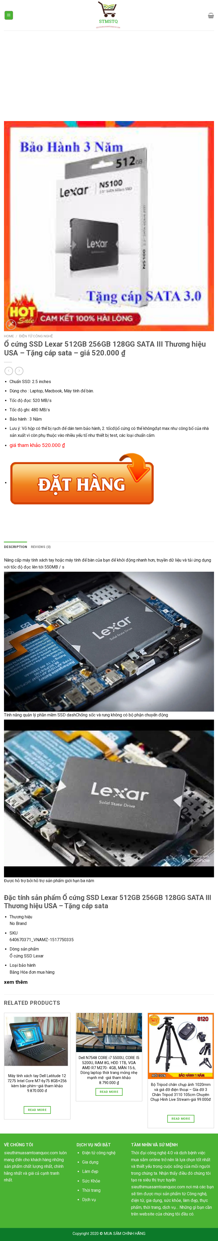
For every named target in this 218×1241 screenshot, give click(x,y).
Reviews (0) (41, 547)
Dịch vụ (89, 1199)
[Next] (214, 1072)
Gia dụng (90, 1162)
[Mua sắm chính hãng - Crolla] (109, 15)
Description (15, 547)
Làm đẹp (90, 1171)
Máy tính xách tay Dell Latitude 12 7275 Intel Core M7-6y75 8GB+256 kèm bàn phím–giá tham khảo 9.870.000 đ (37, 1083)
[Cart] (211, 15)
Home (9, 336)
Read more (37, 1110)
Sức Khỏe (91, 1181)
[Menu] (9, 15)
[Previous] (4, 1072)
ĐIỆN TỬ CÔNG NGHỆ (36, 336)
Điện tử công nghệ (98, 1152)
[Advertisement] (109, 70)
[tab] (15, 547)
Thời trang (91, 1190)
